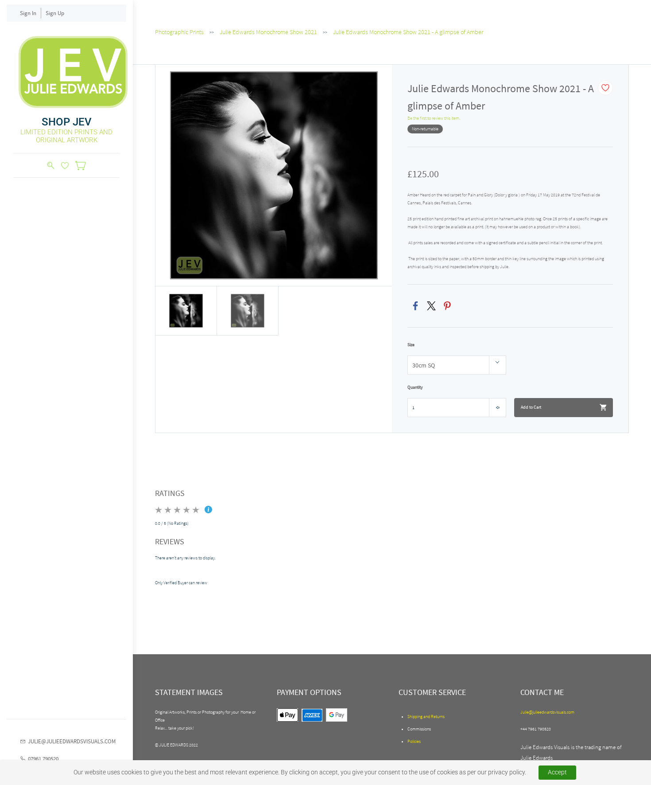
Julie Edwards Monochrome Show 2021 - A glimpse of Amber (408, 32)
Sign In (28, 13)
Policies (414, 741)
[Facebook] (415, 305)
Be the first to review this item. (433, 118)
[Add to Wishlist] (605, 87)
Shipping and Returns (426, 716)
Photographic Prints (179, 32)
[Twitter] (431, 305)
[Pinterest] (447, 305)
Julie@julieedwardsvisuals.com (547, 712)
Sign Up (55, 13)
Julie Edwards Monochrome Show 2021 (268, 32)
